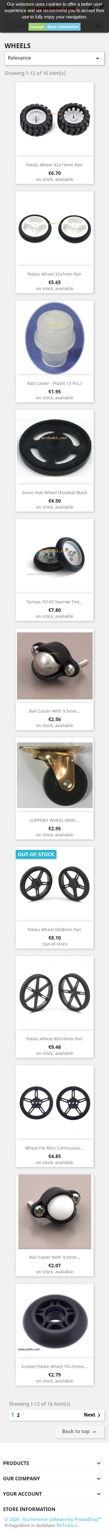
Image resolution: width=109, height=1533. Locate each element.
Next (93, 1415)
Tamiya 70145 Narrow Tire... (54, 602)
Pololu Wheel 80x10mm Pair (54, 1039)
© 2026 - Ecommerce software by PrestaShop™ (53, 1519)
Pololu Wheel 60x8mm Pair (54, 929)
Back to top (80, 1431)
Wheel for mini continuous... (54, 1148)
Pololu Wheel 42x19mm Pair (54, 165)
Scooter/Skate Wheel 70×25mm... (54, 1366)
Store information (29, 1509)
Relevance (54, 58)
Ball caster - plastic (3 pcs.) (54, 383)
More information (63, 26)
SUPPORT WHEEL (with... (54, 820)
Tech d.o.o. (67, 1525)
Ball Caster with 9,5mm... (54, 711)
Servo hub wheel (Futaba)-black (54, 492)
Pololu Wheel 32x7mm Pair (54, 274)
